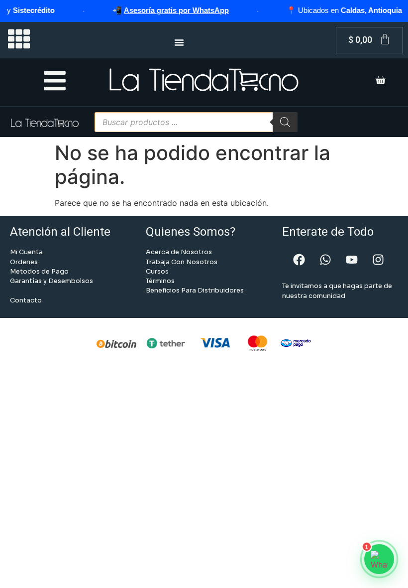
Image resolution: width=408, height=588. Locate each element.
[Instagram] (378, 260)
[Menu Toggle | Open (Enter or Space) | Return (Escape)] (179, 42)
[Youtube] (352, 260)
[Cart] (380, 81)
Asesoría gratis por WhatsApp (169, 10)
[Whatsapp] (325, 260)
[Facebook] (299, 260)
